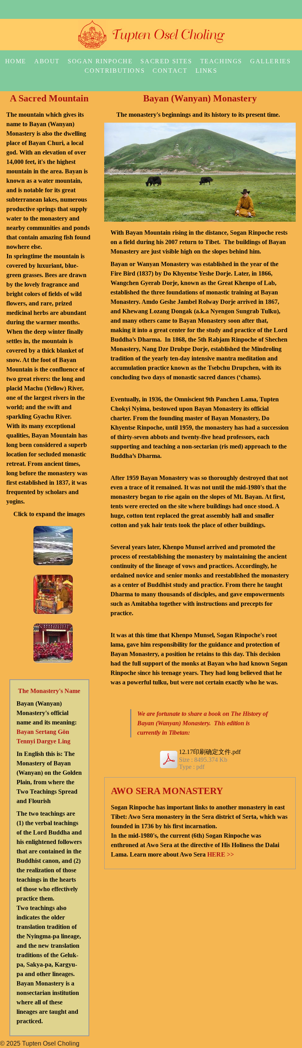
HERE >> (220, 854)
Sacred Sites (166, 61)
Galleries (270, 61)
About (47, 61)
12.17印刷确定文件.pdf (210, 751)
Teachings (221, 61)
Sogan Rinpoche (100, 61)
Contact (170, 70)
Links (206, 70)
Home (15, 61)
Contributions (115, 70)
